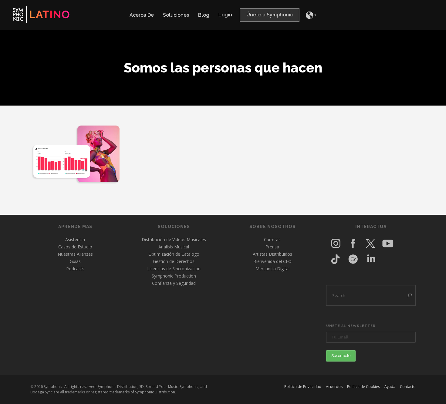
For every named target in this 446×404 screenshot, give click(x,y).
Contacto (408, 386)
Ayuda (389, 386)
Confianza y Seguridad (174, 283)
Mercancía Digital (272, 268)
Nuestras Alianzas (75, 254)
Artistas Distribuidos (272, 254)
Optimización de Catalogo (173, 254)
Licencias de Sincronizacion (174, 268)
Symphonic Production (174, 276)
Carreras (272, 239)
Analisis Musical (173, 247)
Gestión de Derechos (173, 261)
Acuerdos (334, 386)
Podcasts (75, 268)
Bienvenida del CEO (272, 261)
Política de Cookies (363, 386)
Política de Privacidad (302, 386)
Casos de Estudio (75, 247)
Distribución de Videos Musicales (174, 239)
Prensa (272, 247)
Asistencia (75, 239)
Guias (75, 261)
